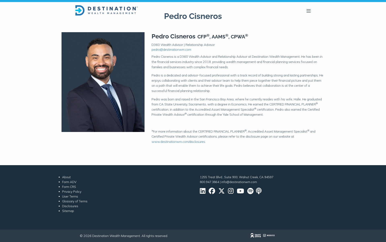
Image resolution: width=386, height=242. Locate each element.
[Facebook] (212, 192)
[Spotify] (250, 192)
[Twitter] (221, 192)
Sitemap (68, 211)
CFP (203, 37)
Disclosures (70, 206)
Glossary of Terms (74, 201)
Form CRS (69, 187)
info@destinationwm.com (239, 182)
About (66, 177)
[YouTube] (240, 192)
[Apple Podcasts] (259, 192)
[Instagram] (231, 192)
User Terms (70, 196)
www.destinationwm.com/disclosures (178, 142)
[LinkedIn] (202, 192)
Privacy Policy (71, 192)
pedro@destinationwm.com (171, 49)
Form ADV (69, 182)
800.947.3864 (209, 182)
